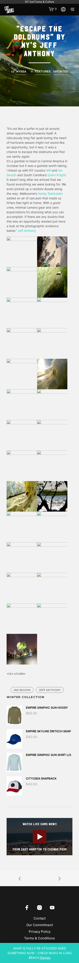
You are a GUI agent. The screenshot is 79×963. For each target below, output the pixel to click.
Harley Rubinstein (50, 193)
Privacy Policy (39, 931)
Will (48, 170)
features (43, 71)
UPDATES (60, 71)
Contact (40, 918)
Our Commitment (39, 925)
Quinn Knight (56, 175)
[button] (53, 9)
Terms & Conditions (39, 938)
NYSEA (21, 71)
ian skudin (22, 690)
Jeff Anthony (27, 230)
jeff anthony (50, 690)
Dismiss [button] (45, 957)
